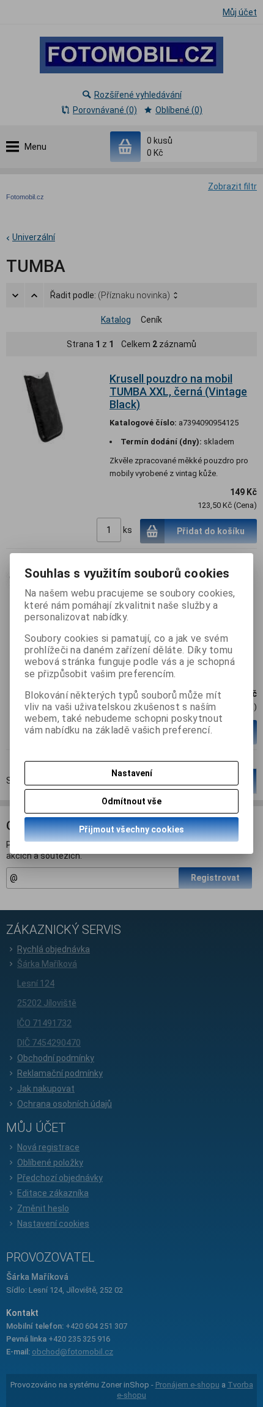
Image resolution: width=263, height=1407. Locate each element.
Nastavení (131, 773)
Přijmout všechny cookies (131, 829)
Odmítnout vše (131, 801)
